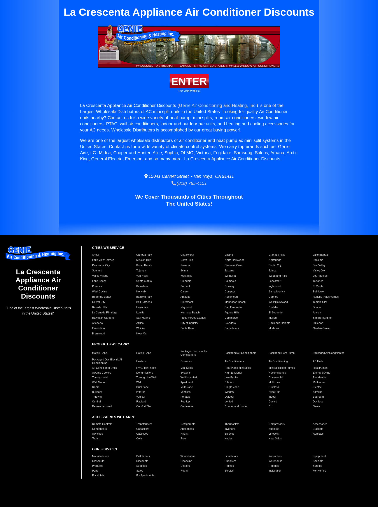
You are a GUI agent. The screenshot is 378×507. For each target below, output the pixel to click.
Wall (139, 382)
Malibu (273, 317)
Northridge (275, 260)
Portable (185, 396)
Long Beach (99, 281)
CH (271, 406)
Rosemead (231, 296)
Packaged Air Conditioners (240, 353)
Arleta (95, 254)
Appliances (187, 428)
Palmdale (230, 281)
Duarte (317, 307)
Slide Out (274, 391)
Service (229, 470)
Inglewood (275, 286)
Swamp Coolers (101, 372)
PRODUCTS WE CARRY (110, 344)
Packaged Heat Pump (282, 353)
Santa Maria (232, 328)
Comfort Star (143, 406)
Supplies (274, 428)
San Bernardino (322, 317)
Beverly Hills (99, 307)
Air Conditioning (278, 361)
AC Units (318, 361)
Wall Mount (98, 382)
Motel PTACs (99, 353)
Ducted (273, 401)
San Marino (143, 317)
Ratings (229, 465)
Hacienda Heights (279, 323)
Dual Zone (142, 387)
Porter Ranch (144, 265)
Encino (229, 254)
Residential (319, 377)
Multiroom (319, 382)
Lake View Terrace (103, 260)
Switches (97, 433)
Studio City (275, 265)
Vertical (140, 396)
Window (229, 391)
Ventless (185, 391)
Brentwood (98, 333)
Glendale (185, 281)
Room (95, 387)
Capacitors (142, 428)
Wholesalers (187, 456)
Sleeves (229, 433)
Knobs (228, 438)
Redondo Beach (102, 296)
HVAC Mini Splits (146, 367)
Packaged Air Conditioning (329, 353)
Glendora (230, 323)
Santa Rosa (187, 328)
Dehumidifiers (144, 372)
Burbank (185, 286)
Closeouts (98, 461)
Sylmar (184, 270)
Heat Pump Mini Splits (238, 367)
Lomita (140, 312)
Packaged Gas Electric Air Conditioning (107, 361)
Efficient (229, 382)
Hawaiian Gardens (103, 317)
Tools (95, 438)
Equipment (319, 456)
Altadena (97, 323)
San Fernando (233, 307)
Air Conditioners (234, 361)
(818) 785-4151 (191, 183)
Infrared (140, 391)
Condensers (99, 428)
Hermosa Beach (190, 312)
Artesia (317, 312)
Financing (186, 461)
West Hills (186, 275)
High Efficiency (233, 372)
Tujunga (141, 270)
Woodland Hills (278, 275)
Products (97, 465)
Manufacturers (100, 456)
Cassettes (142, 433)
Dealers (185, 465)
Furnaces (186, 361)
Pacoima (318, 260)
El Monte (318, 286)
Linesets (274, 433)
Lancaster (274, 281)
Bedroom (318, 396)
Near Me (141, 333)
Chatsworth (187, 254)
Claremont (186, 302)
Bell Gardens (144, 302)
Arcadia (185, 296)
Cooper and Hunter (236, 406)
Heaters (141, 361)
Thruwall (97, 396)
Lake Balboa (320, 254)
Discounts (142, 461)
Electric (317, 387)
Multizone (274, 382)
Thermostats (232, 424)
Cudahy (273, 307)
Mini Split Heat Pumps (282, 367)
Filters (184, 433)
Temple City (320, 302)
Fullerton (318, 323)
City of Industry (189, 323)
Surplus (317, 465)
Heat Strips (275, 438)
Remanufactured (102, 406)
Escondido (98, 328)
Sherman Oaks (233, 265)
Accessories (320, 424)
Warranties (275, 456)
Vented (229, 401)
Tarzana (229, 270)
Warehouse (275, 461)
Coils (139, 438)
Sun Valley (319, 265)
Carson (184, 291)
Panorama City (101, 265)
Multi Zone (186, 387)
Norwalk (141, 291)
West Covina (99, 291)
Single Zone (232, 387)
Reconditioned (277, 372)
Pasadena (142, 286)
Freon (183, 438)
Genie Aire (186, 406)
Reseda (185, 265)
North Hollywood (235, 260)
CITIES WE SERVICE (108, 248)
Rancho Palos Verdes (326, 296)
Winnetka (230, 275)
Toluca (272, 270)
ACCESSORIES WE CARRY (113, 417)
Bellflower (319, 291)
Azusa (140, 323)
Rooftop (185, 401)
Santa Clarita (144, 281)
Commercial (276, 377)
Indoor (272, 396)
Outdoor (229, 396)
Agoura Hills (232, 312)
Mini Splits (186, 367)
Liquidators (231, 456)
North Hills (186, 260)
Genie (316, 406)
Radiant (141, 401)
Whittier (140, 328)
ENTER (189, 81)
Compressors (277, 424)
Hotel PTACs (143, 353)
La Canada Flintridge (104, 312)
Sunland (97, 270)
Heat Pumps (320, 367)
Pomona (97, 286)
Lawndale (142, 307)
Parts (95, 470)
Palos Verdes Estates (193, 317)
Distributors (143, 456)
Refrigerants (187, 424)
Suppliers (230, 461)
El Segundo (276, 312)
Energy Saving (321, 372)
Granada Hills (277, 254)
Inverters (230, 428)
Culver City (98, 302)
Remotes (318, 433)
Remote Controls (102, 424)
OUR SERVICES (104, 449)
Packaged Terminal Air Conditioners (193, 353)
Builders (97, 391)
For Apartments (145, 475)
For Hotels (98, 475)
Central (96, 401)
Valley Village (100, 275)
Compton (230, 291)
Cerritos (273, 296)
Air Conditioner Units (104, 367)
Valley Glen (319, 270)
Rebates (274, 465)
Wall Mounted (188, 377)
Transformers (144, 424)
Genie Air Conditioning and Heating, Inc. (218, 105)
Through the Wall (146, 377)
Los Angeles (320, 275)
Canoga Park (144, 254)
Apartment (186, 382)
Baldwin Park (144, 296)
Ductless (274, 387)
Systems (185, 372)
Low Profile (231, 377)
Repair (184, 470)
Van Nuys (142, 275)
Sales (139, 470)
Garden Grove (321, 328)
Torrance (318, 281)
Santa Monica (277, 291)
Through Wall (100, 377)
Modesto (274, 328)
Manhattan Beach (235, 302)
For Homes (319, 470)
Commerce (231, 317)
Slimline (317, 391)
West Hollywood (278, 302)
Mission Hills (143, 260)
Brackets (318, 428)
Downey (229, 286)
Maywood (186, 307)
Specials (318, 461)
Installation (275, 470)
